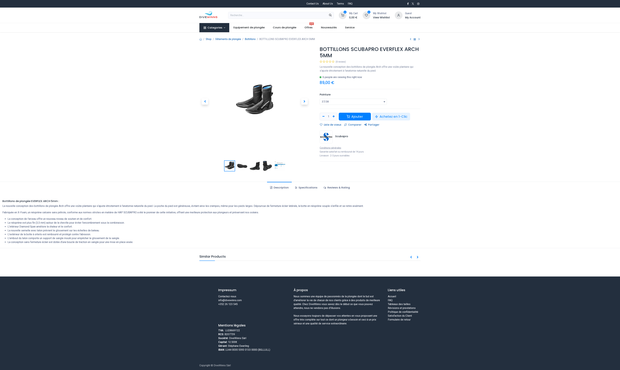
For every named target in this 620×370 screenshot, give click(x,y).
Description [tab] (281, 187)
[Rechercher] (330, 15)
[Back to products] (415, 39)
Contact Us (312, 3)
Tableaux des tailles (399, 304)
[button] (204, 101)
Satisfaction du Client (400, 315)
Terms (340, 3)
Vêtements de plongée (228, 39)
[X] (413, 4)
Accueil (392, 296)
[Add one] (334, 116)
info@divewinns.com (230, 300)
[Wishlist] (366, 15)
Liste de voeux (332, 125)
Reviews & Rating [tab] (338, 187)
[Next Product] (419, 39)
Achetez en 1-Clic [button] (393, 116)
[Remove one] (323, 116)
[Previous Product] (410, 39)
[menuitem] (214, 27)
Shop (209, 39)
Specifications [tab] (307, 187)
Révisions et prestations (402, 308)
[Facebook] (408, 4)
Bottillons (250, 39)
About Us (328, 3)
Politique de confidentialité (403, 311)
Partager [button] (373, 125)
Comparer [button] (354, 125)
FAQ (350, 3)
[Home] (200, 39)
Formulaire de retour (399, 319)
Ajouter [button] (357, 116)
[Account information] (399, 15)
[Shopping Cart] (342, 15)
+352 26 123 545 (228, 304)
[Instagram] (418, 4)
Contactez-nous (227, 296)
